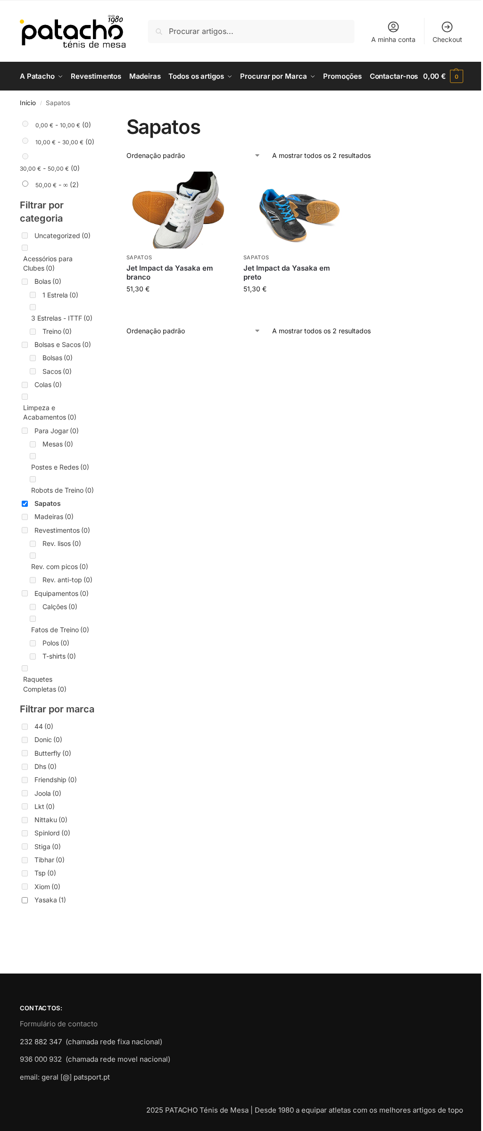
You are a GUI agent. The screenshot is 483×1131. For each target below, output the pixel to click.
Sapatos (139, 257)
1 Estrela (60, 295)
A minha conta (393, 39)
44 (43, 726)
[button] (443, 76)
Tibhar (49, 860)
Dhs (45, 766)
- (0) (63, 125)
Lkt (44, 806)
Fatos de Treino (60, 630)
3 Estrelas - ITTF (61, 318)
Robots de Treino (62, 490)
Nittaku (50, 820)
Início (28, 103)
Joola (47, 793)
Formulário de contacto (59, 1023)
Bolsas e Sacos (62, 344)
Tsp (45, 873)
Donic (48, 739)
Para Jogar (56, 431)
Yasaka (50, 900)
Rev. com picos (59, 566)
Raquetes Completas (45, 684)
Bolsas (57, 358)
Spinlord (52, 833)
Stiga (47, 846)
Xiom (47, 887)
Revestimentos (62, 530)
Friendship (55, 780)
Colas (48, 384)
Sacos (57, 371)
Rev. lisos (61, 543)
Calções (59, 607)
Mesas (57, 444)
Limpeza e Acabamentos (49, 412)
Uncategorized (62, 235)
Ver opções (177, 309)
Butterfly (52, 753)
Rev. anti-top (67, 580)
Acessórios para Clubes (48, 263)
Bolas (47, 281)
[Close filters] (98, 121)
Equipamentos (61, 593)
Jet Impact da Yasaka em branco (169, 273)
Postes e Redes (60, 467)
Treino (57, 331)
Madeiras (54, 516)
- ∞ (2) (57, 185)
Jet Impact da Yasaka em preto (286, 273)
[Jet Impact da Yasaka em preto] (294, 210)
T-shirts (59, 656)
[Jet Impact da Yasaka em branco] (177, 210)
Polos (55, 643)
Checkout (447, 39)
